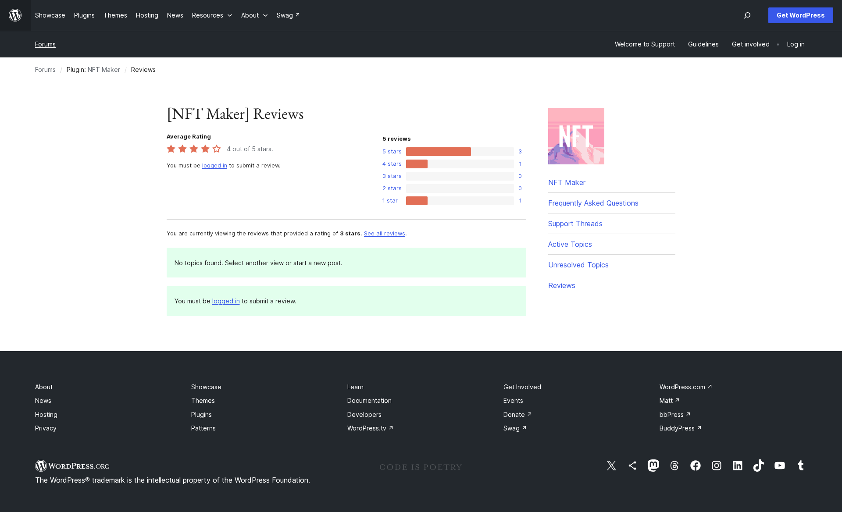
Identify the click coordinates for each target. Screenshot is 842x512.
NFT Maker (104, 69)
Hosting (46, 414)
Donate (517, 414)
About (44, 387)
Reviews (561, 285)
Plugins (201, 414)
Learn (355, 387)
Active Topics (570, 244)
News (43, 400)
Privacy (46, 428)
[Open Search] (747, 15)
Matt (670, 400)
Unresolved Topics (578, 264)
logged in (214, 165)
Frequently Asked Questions (593, 203)
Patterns (203, 428)
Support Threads (575, 223)
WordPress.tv (370, 428)
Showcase (206, 387)
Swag (515, 428)
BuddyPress (681, 428)
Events (513, 400)
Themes (203, 400)
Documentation (369, 400)
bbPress (675, 414)
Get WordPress (801, 15)
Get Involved (522, 387)
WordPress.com (686, 387)
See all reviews (384, 233)
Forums (45, 44)
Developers (364, 414)
